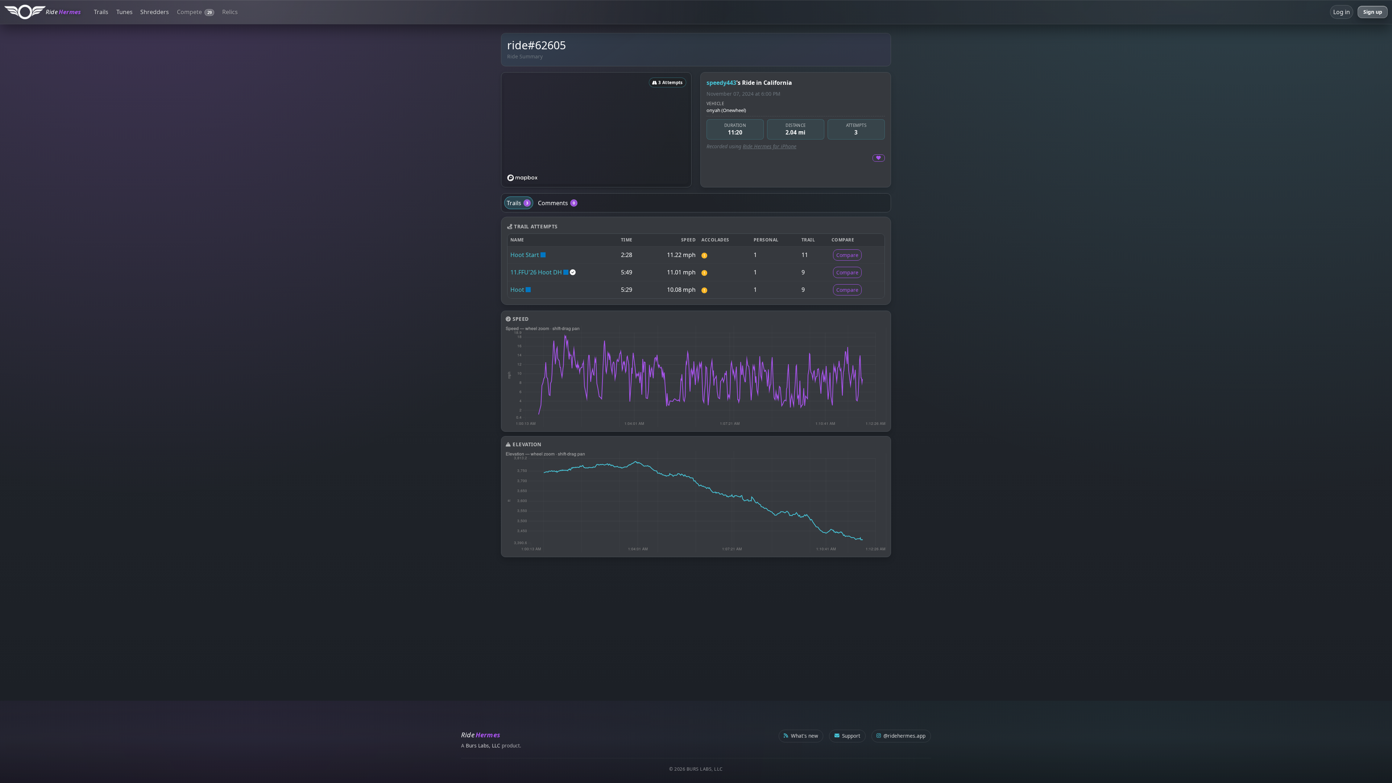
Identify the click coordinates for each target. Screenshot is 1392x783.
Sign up (1372, 11)
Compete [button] (194, 12)
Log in (1341, 12)
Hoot (517, 290)
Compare (847, 255)
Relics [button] (230, 12)
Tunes (124, 12)
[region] (596, 129)
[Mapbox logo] (522, 178)
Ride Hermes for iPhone (769, 146)
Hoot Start (524, 255)
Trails (101, 12)
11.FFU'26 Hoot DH (536, 272)
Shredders (154, 12)
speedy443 (721, 83)
